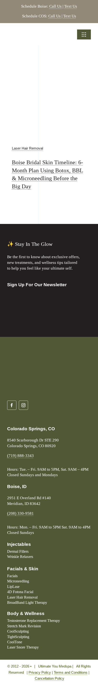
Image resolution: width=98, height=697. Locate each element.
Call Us (56, 6)
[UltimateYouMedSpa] (27, 31)
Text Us (70, 6)
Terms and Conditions (71, 672)
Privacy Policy (40, 672)
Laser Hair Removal (27, 148)
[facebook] (11, 405)
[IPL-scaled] (49, 71)
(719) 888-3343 (20, 455)
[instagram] (23, 405)
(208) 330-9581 (20, 513)
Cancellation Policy (49, 678)
